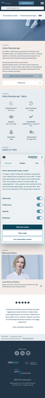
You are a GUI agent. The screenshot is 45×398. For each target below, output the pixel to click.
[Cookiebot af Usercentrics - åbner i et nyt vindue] (28, 157)
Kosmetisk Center (10, 15)
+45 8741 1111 (17, 385)
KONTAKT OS (26, 3)
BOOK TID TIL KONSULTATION (21, 76)
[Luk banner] (42, 157)
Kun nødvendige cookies (23, 239)
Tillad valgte (22, 233)
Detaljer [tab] (22, 163)
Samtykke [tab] (8, 163)
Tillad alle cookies (22, 227)
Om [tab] (37, 163)
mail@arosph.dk (28, 385)
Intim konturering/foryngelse (11, 338)
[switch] (40, 204)
